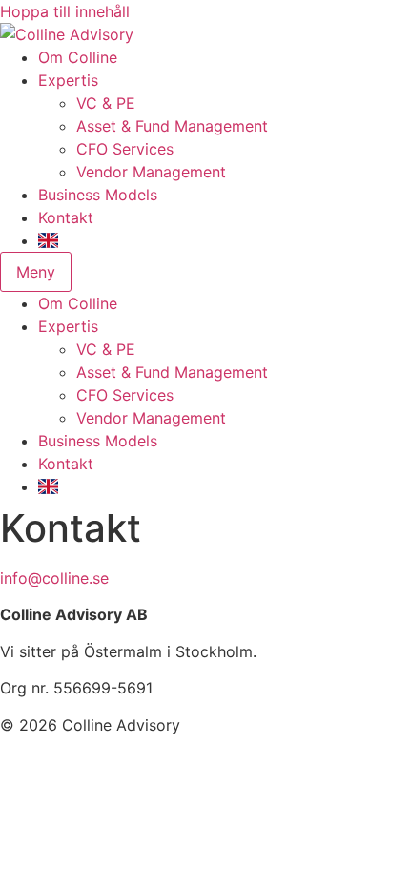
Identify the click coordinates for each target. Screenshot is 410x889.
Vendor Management (151, 171)
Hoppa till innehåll (65, 11)
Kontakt (65, 217)
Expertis (68, 80)
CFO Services (125, 148)
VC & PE (105, 103)
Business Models (97, 194)
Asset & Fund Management (172, 125)
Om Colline (77, 57)
